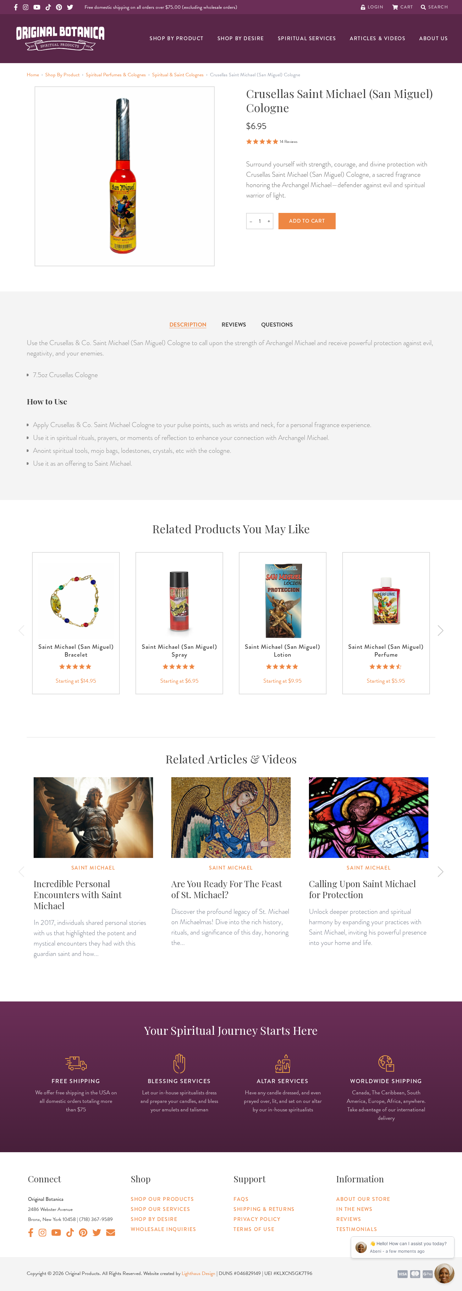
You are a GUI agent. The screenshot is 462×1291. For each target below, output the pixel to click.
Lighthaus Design (198, 1273)
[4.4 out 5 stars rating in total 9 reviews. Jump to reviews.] (386, 666)
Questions (277, 324)
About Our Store (363, 1199)
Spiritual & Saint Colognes (178, 75)
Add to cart (307, 221)
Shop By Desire (240, 38)
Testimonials (356, 1229)
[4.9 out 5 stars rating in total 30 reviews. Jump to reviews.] (179, 666)
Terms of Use (254, 1229)
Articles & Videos (377, 38)
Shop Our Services (160, 1209)
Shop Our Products (162, 1199)
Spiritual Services (307, 38)
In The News (354, 1209)
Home (33, 75)
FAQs (241, 1199)
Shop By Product (177, 38)
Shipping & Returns (264, 1209)
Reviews (234, 324)
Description (187, 324)
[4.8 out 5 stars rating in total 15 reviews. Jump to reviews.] (76, 666)
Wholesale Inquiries (163, 1229)
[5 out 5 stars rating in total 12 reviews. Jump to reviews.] (283, 666)
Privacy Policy (257, 1219)
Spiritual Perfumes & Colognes (116, 75)
